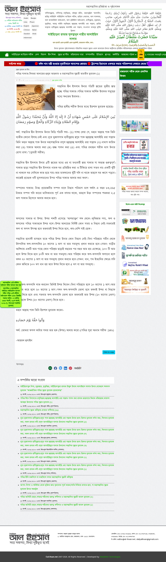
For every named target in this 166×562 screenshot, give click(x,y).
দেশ (37, 54)
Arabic (26, 18)
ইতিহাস (99, 54)
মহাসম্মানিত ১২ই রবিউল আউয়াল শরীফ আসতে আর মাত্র (11, 294)
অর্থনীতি (116, 54)
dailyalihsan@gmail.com (147, 539)
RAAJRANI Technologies (110, 557)
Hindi (34, 34)
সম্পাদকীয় (90, 54)
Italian (34, 30)
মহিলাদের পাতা (77, 54)
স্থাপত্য (107, 54)
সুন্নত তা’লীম (63, 54)
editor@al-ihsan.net (126, 539)
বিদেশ (43, 54)
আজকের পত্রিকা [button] (127, 54)
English (26, 26)
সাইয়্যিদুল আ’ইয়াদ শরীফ (22, 54)
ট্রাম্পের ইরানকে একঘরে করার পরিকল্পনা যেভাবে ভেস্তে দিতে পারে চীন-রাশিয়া (114, 64)
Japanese (35, 26)
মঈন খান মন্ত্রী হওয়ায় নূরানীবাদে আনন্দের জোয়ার (47, 64)
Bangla (33, 18)
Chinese (27, 30)
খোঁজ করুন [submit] (141, 56)
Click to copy (109, 352)
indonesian (28, 38)
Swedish (27, 34)
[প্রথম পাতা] (7, 54)
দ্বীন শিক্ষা (52, 54)
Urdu (25, 22)
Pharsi (32, 22)
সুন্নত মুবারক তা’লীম (57, 80)
